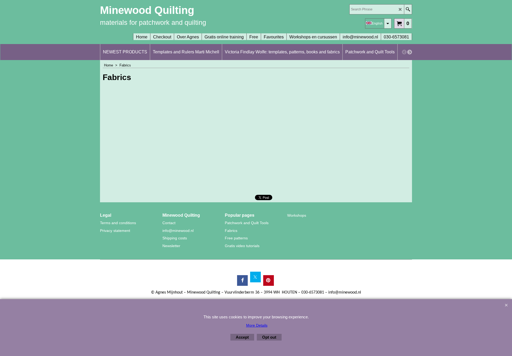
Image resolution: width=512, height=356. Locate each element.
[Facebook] (242, 280)
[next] (409, 52)
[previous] (404, 52)
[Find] (408, 9)
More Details (256, 325)
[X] (255, 277)
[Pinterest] (268, 280)
